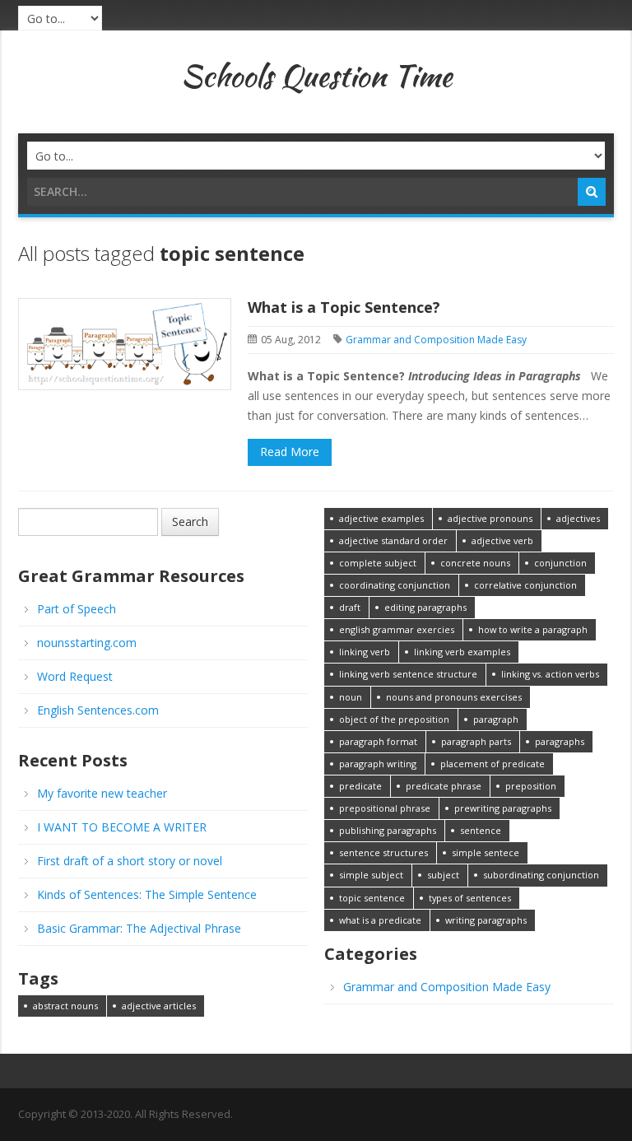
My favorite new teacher (102, 793)
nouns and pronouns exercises (454, 697)
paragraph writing (377, 763)
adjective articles (159, 1005)
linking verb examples (462, 651)
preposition (530, 786)
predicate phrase (443, 786)
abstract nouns (65, 1005)
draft (349, 607)
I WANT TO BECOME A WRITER (122, 827)
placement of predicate (492, 763)
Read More (289, 451)
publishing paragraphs (387, 830)
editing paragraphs (425, 607)
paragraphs (559, 741)
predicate (360, 786)
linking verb (364, 651)
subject (443, 875)
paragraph (495, 719)
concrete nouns (475, 563)
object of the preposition (394, 719)
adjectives (578, 518)
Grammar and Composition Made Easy (436, 340)
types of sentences (470, 898)
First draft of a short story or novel (129, 861)
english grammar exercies (396, 629)
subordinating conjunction (541, 875)
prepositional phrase (384, 808)
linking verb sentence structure (408, 674)
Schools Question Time (316, 75)
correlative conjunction (525, 585)
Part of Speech (76, 609)
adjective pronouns (490, 518)
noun (350, 697)
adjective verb (502, 540)
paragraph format (378, 741)
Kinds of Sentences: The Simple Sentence (147, 894)
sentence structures (383, 852)
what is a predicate (380, 920)
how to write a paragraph (533, 629)
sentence (480, 830)
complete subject (377, 563)
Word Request (75, 676)
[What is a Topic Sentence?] (124, 343)
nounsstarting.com (87, 642)
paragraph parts (476, 741)
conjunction (560, 563)
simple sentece (485, 852)
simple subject (371, 875)
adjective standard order (393, 540)
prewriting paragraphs (502, 808)
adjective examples (381, 518)
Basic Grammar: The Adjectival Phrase (139, 928)
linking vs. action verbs (550, 674)
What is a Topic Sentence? (344, 307)
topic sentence (372, 898)
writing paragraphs (486, 920)
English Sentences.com (98, 710)
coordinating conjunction (394, 585)
